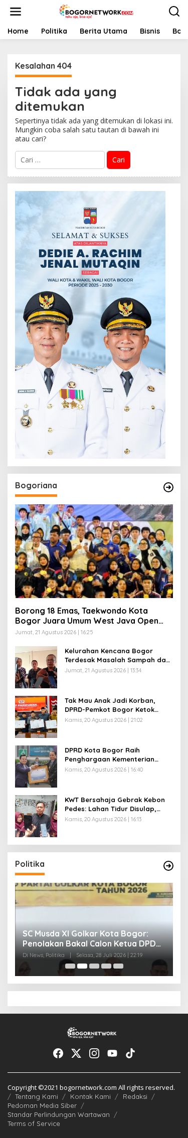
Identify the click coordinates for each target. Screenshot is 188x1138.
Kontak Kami (90, 1096)
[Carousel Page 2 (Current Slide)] (82, 966)
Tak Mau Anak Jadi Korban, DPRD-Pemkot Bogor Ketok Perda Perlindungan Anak (110, 705)
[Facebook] (58, 1053)
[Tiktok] (130, 1053)
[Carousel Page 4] (106, 966)
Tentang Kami (36, 1096)
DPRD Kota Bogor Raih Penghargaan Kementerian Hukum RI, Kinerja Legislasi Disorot (109, 755)
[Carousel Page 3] (94, 966)
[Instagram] (94, 1053)
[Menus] (16, 11)
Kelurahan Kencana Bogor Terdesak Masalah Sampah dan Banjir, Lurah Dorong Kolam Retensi (117, 655)
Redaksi (135, 1096)
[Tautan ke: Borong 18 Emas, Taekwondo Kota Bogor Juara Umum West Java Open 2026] (94, 551)
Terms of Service (34, 1123)
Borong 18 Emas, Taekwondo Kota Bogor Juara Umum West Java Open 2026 (86, 616)
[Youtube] (112, 1053)
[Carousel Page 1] (70, 966)
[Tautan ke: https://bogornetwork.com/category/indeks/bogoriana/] (168, 487)
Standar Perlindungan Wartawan (59, 1114)
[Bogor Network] (96, 11)
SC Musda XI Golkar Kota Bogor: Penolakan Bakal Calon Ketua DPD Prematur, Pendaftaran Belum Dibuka (89, 939)
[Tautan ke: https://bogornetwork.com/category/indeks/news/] (168, 866)
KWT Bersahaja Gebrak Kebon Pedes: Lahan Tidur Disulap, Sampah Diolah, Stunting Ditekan (115, 804)
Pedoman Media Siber (42, 1105)
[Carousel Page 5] (118, 966)
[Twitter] (76, 1053)
